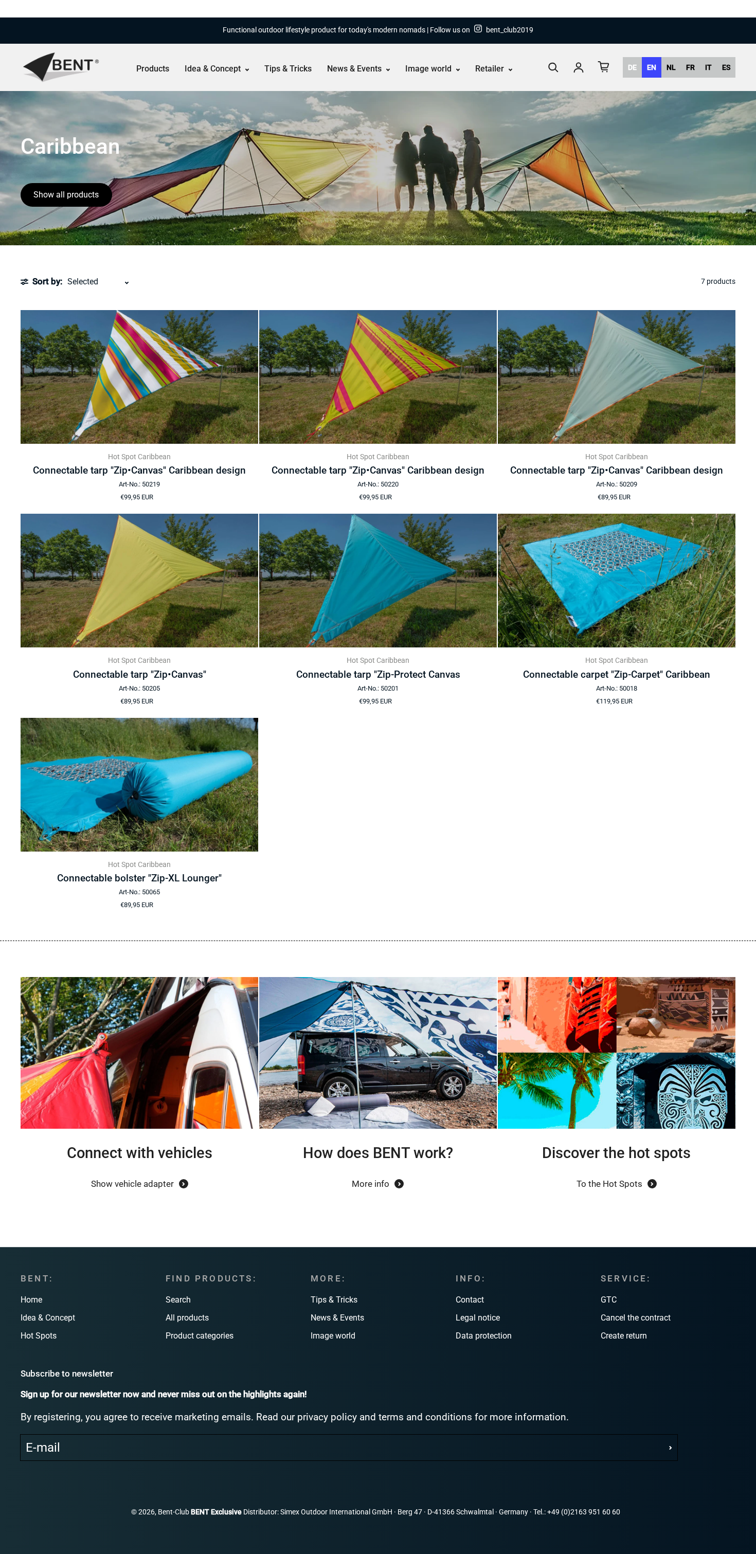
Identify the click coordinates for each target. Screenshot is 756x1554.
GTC (609, 1300)
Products (152, 69)
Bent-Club (173, 1512)
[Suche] (553, 67)
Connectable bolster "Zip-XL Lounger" (139, 878)
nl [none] (671, 67)
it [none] (708, 67)
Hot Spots (39, 1336)
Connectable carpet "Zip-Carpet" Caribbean (616, 674)
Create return (624, 1336)
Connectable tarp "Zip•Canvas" (139, 674)
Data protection (484, 1336)
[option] (632, 67)
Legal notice (478, 1318)
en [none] (651, 67)
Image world (429, 69)
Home (31, 1300)
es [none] (726, 67)
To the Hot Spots (609, 1184)
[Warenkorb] (604, 67)
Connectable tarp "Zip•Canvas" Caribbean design (139, 470)
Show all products (66, 195)
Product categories (199, 1336)
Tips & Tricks (288, 69)
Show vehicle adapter (132, 1184)
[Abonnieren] (670, 1447)
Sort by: (47, 281)
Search (178, 1300)
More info (370, 1184)
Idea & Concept (214, 69)
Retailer (490, 69)
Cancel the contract (636, 1318)
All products (187, 1318)
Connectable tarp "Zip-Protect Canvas (378, 674)
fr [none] (690, 67)
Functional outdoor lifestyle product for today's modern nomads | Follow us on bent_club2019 (378, 30)
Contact (470, 1300)
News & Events (355, 69)
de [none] (632, 67)
